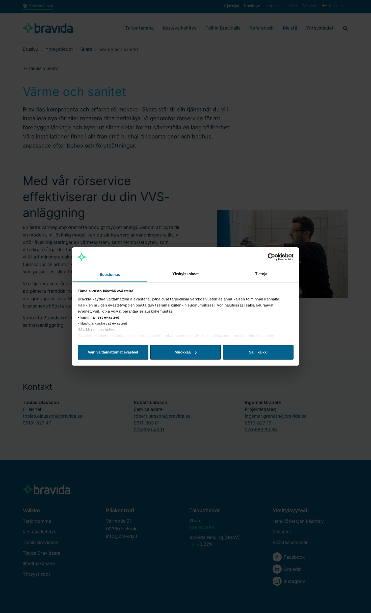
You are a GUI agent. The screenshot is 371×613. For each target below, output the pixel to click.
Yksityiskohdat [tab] (185, 274)
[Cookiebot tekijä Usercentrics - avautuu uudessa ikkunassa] (271, 257)
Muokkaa (183, 352)
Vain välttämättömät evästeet (113, 352)
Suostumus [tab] (110, 274)
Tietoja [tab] (261, 274)
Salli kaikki (258, 352)
